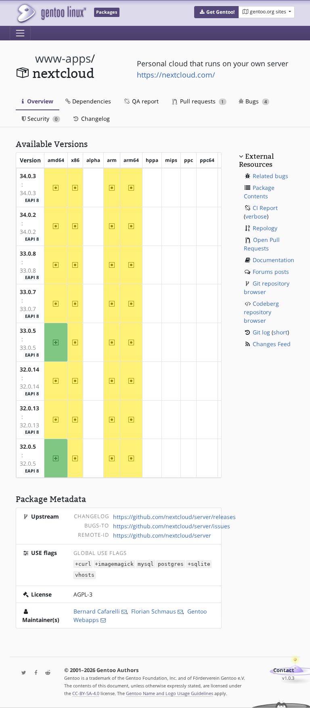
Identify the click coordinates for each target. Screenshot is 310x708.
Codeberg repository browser (261, 312)
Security (41, 118)
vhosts (84, 575)
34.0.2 (28, 214)
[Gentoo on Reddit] (46, 673)
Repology (265, 228)
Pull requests (201, 101)
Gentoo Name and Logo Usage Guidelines (169, 693)
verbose (256, 216)
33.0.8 (28, 253)
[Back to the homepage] (51, 13)
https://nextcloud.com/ (176, 75)
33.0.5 (28, 330)
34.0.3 (28, 176)
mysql (146, 564)
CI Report (265, 208)
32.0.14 (29, 369)
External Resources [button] (256, 160)
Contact (283, 670)
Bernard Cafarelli (96, 611)
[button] (216, 12)
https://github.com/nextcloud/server (162, 535)
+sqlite (199, 564)
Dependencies (91, 101)
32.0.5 (28, 446)
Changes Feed (272, 344)
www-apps (63, 58)
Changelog (95, 118)
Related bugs (270, 176)
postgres (171, 564)
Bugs (255, 101)
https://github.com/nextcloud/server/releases (174, 517)
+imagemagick (114, 564)
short (280, 332)
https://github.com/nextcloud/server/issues (171, 526)
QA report (144, 101)
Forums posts (271, 271)
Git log (261, 332)
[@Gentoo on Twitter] (22, 673)
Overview (39, 101)
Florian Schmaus (153, 611)
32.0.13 (29, 408)
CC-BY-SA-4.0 (85, 693)
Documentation (273, 260)
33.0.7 (28, 292)
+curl (83, 564)
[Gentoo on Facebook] (34, 673)
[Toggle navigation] (20, 33)
